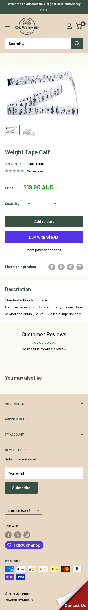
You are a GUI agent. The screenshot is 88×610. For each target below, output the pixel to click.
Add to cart (44, 221)
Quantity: (13, 203)
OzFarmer (13, 164)
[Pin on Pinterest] (61, 266)
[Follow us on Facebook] (8, 534)
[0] (79, 26)
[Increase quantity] (55, 203)
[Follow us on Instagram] (26, 534)
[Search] (77, 43)
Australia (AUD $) (19, 511)
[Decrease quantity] (29, 203)
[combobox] (38, 43)
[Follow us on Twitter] (17, 534)
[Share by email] (79, 266)
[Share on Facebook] (51, 266)
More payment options (44, 250)
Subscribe (21, 487)
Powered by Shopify (19, 599)
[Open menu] (7, 26)
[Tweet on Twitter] (70, 266)
